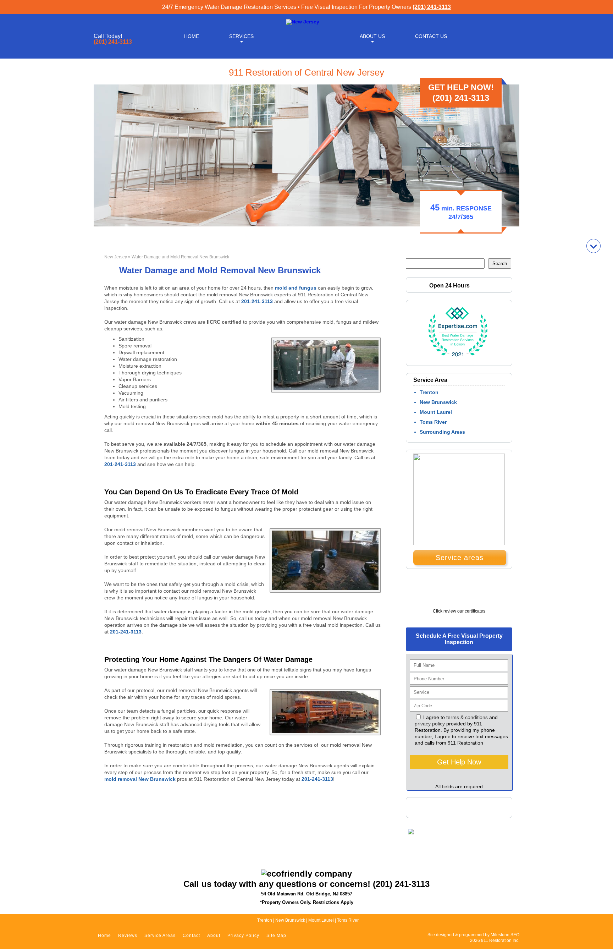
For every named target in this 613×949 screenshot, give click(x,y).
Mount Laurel (436, 412)
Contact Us (431, 36)
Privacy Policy (243, 935)
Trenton (429, 392)
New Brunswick (438, 402)
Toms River (433, 422)
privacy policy (430, 723)
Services (241, 36)
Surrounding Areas (442, 432)
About (213, 935)
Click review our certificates (459, 611)
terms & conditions (467, 717)
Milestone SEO (505, 934)
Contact (191, 935)
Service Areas (160, 935)
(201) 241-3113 (432, 7)
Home (191, 36)
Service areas (460, 557)
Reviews (127, 935)
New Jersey (115, 256)
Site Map (276, 935)
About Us (372, 36)
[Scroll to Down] (593, 246)
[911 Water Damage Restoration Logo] (302, 21)
